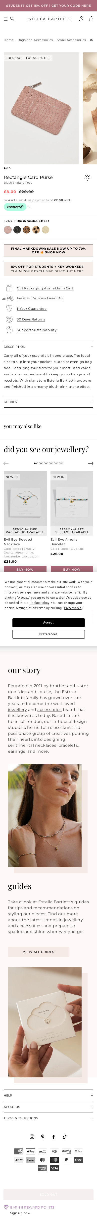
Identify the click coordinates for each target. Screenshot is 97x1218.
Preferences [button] (73, 608)
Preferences (48, 634)
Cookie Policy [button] (39, 603)
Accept (48, 622)
